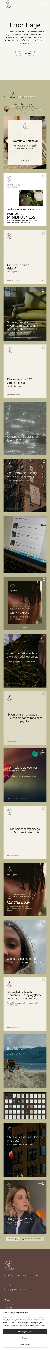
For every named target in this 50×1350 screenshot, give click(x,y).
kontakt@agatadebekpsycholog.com (19, 1290)
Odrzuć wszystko (25, 1345)
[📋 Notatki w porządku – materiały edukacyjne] (25, 142)
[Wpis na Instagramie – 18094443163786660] (25, 718)
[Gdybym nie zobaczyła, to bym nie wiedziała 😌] (25, 1061)
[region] (25, 1329)
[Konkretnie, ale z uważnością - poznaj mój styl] (25, 371)
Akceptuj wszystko (25, 1332)
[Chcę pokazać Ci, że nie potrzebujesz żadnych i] (25, 1004)
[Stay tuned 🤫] (25, 1105)
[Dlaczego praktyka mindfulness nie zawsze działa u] (25, 428)
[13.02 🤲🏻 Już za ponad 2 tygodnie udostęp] (25, 889)
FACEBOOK (8, 1308)
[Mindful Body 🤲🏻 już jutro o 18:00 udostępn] (25, 603)
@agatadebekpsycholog (26, 97)
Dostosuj (25, 1338)
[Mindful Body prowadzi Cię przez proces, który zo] (25, 661)
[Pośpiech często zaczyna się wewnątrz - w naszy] (25, 832)
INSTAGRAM (8, 1304)
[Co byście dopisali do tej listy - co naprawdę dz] (25, 485)
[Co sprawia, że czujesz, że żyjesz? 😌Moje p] (25, 1207)
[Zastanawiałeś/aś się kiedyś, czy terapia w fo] (25, 257)
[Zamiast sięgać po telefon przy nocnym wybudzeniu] (25, 1150)
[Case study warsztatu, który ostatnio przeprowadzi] (25, 199)
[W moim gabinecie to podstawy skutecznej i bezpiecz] (25, 314)
